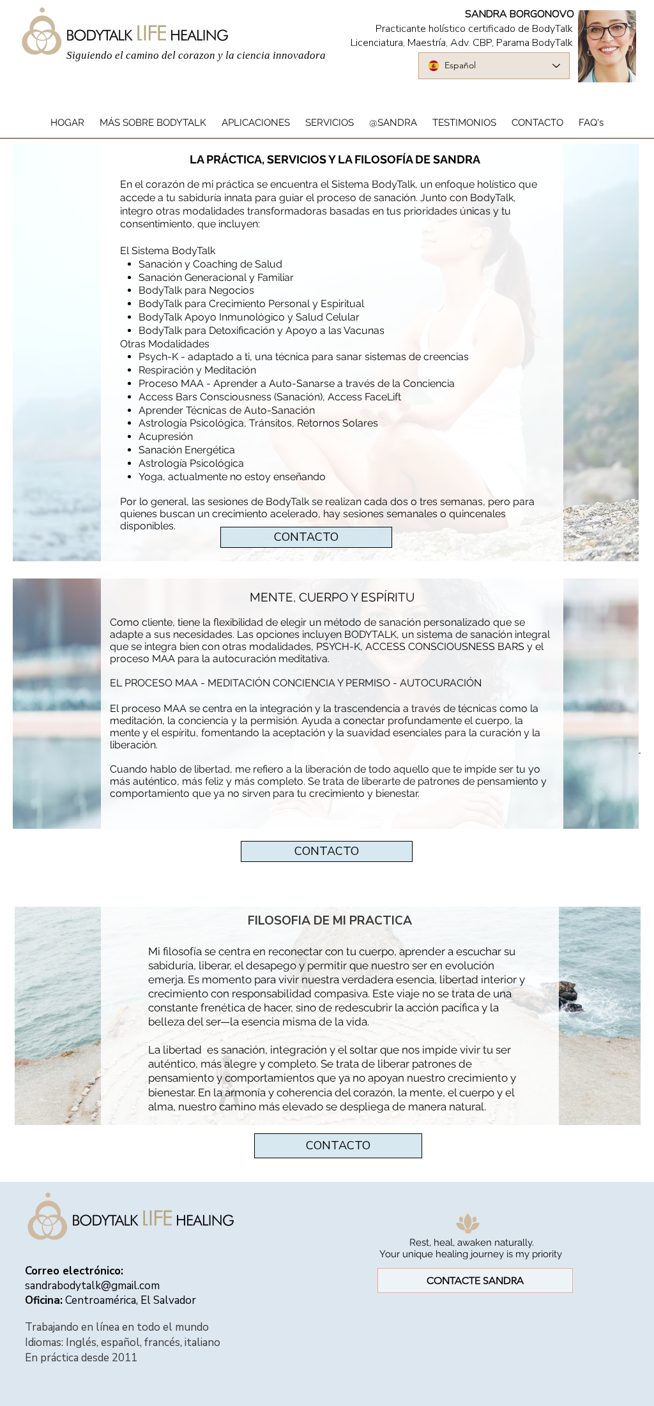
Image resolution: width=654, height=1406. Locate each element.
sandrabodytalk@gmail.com (92, 1285)
